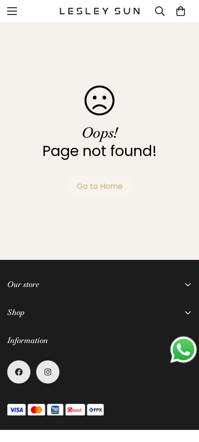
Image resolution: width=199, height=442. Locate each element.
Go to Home (100, 186)
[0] (181, 11)
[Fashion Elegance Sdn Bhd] (100, 11)
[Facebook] (18, 372)
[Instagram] (47, 372)
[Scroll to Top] (181, 390)
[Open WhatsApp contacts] (183, 349)
